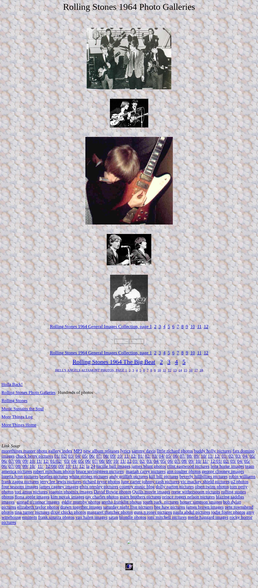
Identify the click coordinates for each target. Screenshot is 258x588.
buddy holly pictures (213, 450)
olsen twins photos (212, 486)
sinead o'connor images (38, 501)
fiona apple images (32, 496)
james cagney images (58, 486)
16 (190, 370)
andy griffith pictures (128, 476)
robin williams (242, 476)
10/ (120, 456)
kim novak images (67, 496)
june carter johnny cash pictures (150, 481)
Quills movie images (151, 491)
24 (93, 466)
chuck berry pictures (34, 456)
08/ (106, 456)
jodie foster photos (228, 512)
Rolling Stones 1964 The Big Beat (114, 361)
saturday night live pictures (128, 507)
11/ (127, 456)
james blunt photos (148, 466)
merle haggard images (208, 517)
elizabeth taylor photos (38, 507)
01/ (57, 456)
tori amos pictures (31, 491)
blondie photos (132, 517)
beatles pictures (53, 476)
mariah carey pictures (146, 471)
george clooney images (223, 471)
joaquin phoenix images (71, 491)
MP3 (77, 450)
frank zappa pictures (20, 481)
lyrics (125, 450)
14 (180, 370)
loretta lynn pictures (20, 476)
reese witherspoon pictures (195, 491)
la (88, 466)
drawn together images (81, 507)
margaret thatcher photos (110, 512)
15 (185, 370)
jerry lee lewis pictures (61, 481)
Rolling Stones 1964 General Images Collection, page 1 (101, 326)
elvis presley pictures (99, 486)
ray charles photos (102, 496)
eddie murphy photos (81, 501)
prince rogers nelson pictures (188, 496)
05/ (85, 456)
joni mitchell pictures (167, 517)
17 (196, 370)
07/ (99, 456)
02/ (64, 456)
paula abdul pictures (191, 512)
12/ (134, 456)
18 (201, 370)
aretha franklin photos (121, 501)
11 (199, 326)
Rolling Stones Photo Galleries (29, 392)
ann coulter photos (184, 471)
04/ (78, 456)
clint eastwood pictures (188, 466)
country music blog (137, 486)
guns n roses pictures (153, 512)
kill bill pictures (163, 476)
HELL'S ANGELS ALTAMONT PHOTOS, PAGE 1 (91, 370)
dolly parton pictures (175, 486)
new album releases (101, 450)
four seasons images (20, 486)
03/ (71, 456)
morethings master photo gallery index (37, 450)
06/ (92, 456)
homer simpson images (201, 501)
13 (175, 370)
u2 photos (239, 481)
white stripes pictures (88, 476)
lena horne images (227, 466)
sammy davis (144, 450)
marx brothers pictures (140, 496)
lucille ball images (113, 466)
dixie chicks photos (68, 512)
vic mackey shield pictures (205, 481)
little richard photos (175, 450)
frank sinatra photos (56, 517)
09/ (113, 456)
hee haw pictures (169, 507)
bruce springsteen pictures (100, 471)
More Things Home (19, 424)
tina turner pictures (32, 512)
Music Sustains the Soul (23, 408)
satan (113, 517)
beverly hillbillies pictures (203, 476)
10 (192, 326)
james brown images (205, 507)
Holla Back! (12, 384)
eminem (29, 517)
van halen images (91, 517)
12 (206, 326)
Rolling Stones (14, 400)
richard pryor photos (101, 481)
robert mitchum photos (54, 471)
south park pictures (161, 501)
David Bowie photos (112, 491)
